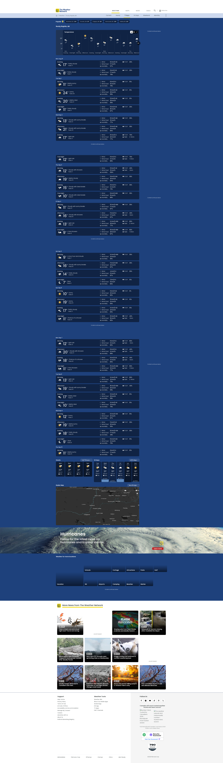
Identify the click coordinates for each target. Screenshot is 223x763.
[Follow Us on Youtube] (150, 701)
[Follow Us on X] (163, 701)
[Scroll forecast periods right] (138, 43)
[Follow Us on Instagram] (145, 701)
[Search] (155, 10)
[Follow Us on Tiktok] (154, 701)
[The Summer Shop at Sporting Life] (160, 579)
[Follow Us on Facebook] (141, 701)
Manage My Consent (63, 710)
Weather (61, 15)
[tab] (131, 32)
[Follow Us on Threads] (159, 701)
